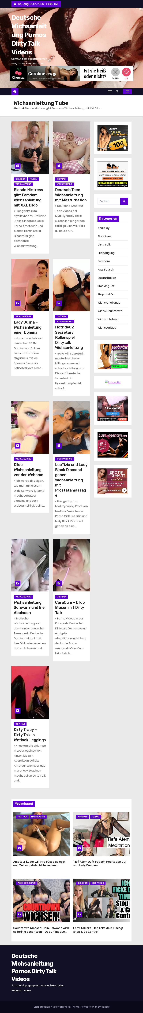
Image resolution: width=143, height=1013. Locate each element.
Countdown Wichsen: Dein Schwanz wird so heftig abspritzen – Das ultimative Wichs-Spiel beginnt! (41, 931)
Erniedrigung (106, 253)
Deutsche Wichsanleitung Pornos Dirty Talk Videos (28, 34)
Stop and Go (106, 294)
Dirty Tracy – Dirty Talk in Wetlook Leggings (30, 734)
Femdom (33, 179)
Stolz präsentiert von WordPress (52, 1006)
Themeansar (102, 1006)
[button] (118, 91)
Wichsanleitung (23, 184)
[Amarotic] (113, 382)
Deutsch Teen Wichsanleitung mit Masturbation (71, 194)
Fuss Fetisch (105, 270)
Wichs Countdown (109, 311)
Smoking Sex (106, 286)
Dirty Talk (61, 179)
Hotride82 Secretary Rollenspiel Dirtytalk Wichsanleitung (69, 337)
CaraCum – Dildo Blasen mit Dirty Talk (70, 607)
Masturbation (106, 278)
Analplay (103, 228)
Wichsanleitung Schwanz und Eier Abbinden (30, 607)
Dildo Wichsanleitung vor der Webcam (28, 469)
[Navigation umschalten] (110, 91)
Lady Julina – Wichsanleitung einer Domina (28, 327)
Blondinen (20, 179)
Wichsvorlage (106, 328)
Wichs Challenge (108, 303)
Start (16, 108)
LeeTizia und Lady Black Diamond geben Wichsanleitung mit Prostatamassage (71, 480)
